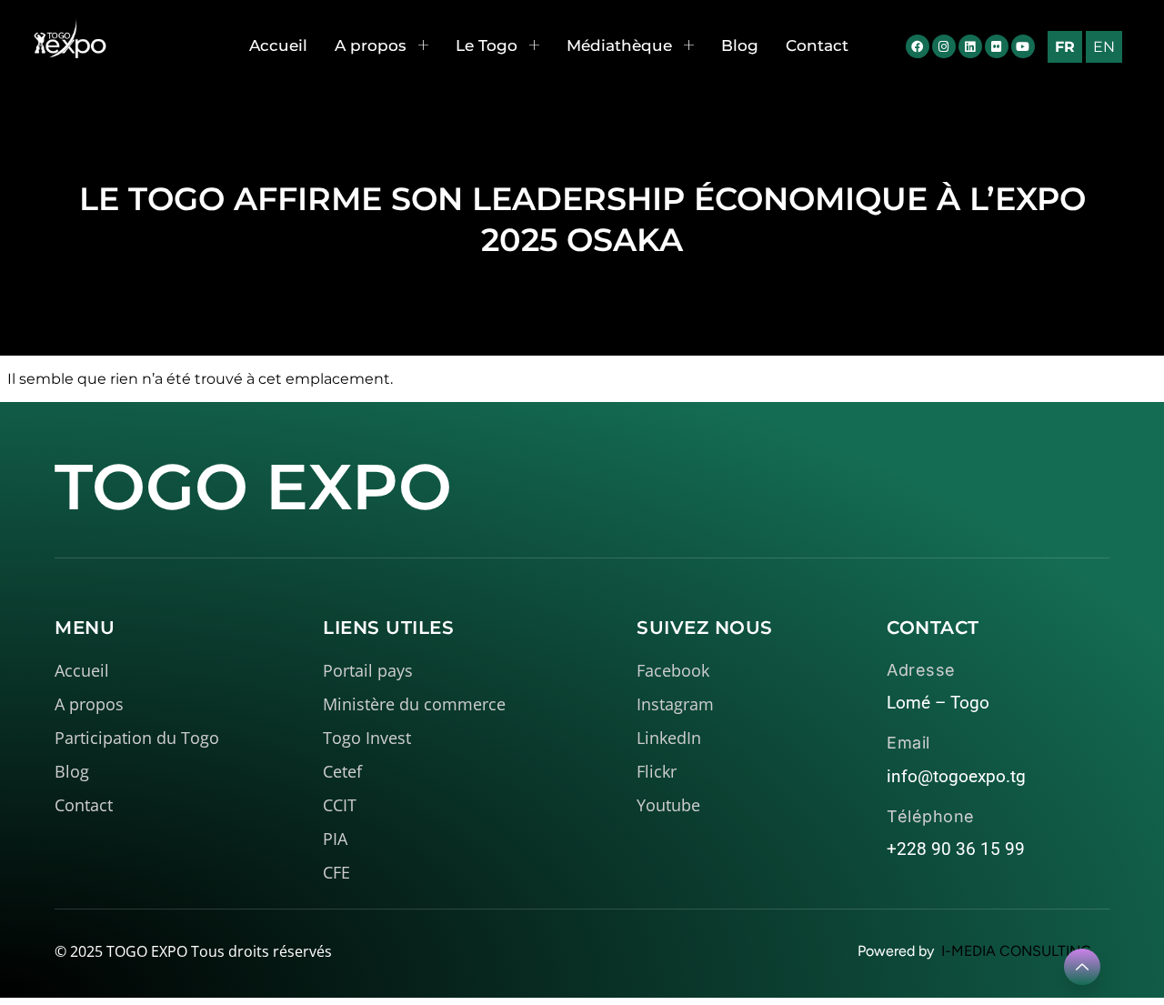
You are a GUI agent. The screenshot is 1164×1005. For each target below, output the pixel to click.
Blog (739, 45)
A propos (370, 45)
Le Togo (486, 45)
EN (1104, 46)
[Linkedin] (970, 46)
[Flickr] (996, 46)
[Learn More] (1082, 967)
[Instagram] (944, 46)
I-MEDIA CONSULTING (1016, 951)
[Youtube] (1023, 46)
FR (1065, 46)
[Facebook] (917, 46)
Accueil (278, 45)
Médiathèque (619, 45)
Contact (817, 45)
